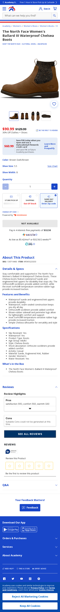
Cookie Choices (46, 590)
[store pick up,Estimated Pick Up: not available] (11, 200)
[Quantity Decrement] (5, 187)
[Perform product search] (54, 16)
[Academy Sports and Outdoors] (12, 8)
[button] (50, 146)
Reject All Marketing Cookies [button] (30, 596)
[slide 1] (14, 116)
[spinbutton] (30, 187)
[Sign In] (40, 8)
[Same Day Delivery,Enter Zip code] (48, 200)
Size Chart (53, 166)
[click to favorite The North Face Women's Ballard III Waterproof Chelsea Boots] (54, 104)
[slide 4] (46, 116)
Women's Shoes (31, 26)
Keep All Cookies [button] (30, 606)
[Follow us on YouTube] (21, 579)
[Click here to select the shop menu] (4, 8)
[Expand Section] (30, 408)
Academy (6, 26)
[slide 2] (24, 116)
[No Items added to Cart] (55, 8)
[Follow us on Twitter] (13, 579)
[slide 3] (35, 116)
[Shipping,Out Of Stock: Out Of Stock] (30, 200)
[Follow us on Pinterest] (39, 579)
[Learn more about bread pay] (30, 244)
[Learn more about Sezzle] (30, 235)
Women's (17, 26)
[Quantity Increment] (54, 187)
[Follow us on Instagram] (30, 579)
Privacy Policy (37, 587)
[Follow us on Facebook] (4, 579)
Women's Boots (47, 26)
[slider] (30, 79)
